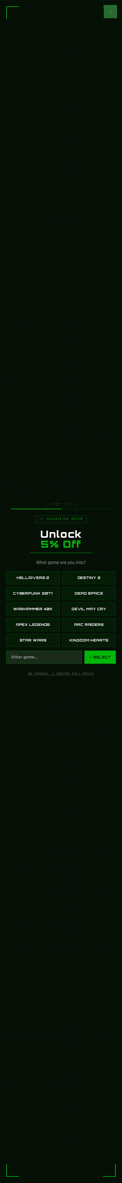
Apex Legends (33, 624)
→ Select (100, 657)
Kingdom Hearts (88, 640)
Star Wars (33, 640)
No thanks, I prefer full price (61, 674)
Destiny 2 (89, 578)
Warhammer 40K (33, 609)
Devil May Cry (89, 609)
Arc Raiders (89, 624)
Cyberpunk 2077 (33, 593)
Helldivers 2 (33, 578)
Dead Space (89, 593)
